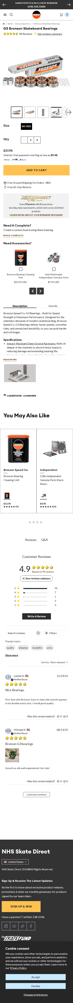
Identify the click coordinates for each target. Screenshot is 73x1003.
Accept (35, 977)
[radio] (7, 495)
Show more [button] (11, 655)
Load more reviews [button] (37, 794)
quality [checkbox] (10, 647)
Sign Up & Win (21, 906)
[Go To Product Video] (20, 373)
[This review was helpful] (58, 716)
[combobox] (54, 662)
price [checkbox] (49, 647)
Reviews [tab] (30, 540)
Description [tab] (20, 306)
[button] (5, 14)
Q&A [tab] (44, 539)
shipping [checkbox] (23, 647)
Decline (35, 986)
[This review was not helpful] (64, 716)
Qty (6, 139)
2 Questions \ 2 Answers (21, 395)
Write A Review (37, 616)
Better (10, 24)
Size (6, 125)
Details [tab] (53, 306)
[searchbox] (20, 633)
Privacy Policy (18, 967)
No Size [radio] (26, 126)
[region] (35, 589)
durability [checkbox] (37, 647)
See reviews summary (50, 33)
